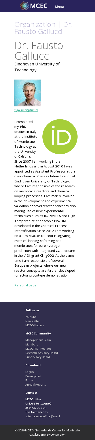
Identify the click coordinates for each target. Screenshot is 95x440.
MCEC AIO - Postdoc (38, 349)
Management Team (38, 340)
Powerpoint (33, 376)
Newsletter (32, 321)
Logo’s (29, 372)
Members (31, 344)
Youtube (31, 317)
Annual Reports (35, 384)
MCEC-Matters (34, 325)
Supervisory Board (37, 357)
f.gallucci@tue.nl (26, 110)
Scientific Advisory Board (41, 353)
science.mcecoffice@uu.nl (42, 416)
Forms (29, 380)
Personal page (25, 285)
